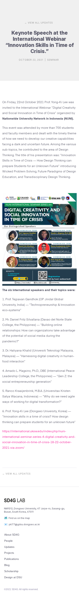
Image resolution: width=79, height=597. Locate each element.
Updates (9, 546)
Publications (11, 558)
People (8, 540)
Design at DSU (13, 577)
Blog (7, 565)
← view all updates (39, 22)
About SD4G (11, 534)
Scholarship (11, 571)
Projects (9, 552)
